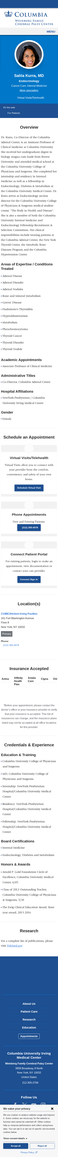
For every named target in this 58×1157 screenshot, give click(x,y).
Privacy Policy (28, 1152)
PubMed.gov (16, 945)
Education (29, 1027)
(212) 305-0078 (30, 527)
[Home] (29, 18)
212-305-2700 (30, 1082)
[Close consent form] (52, 1108)
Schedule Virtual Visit (29, 487)
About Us (29, 1003)
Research (29, 1019)
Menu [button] (51, 31)
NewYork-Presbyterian (29, 975)
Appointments (29, 1036)
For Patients (14, 113)
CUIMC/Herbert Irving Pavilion (19, 613)
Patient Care (29, 1011)
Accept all (16, 1146)
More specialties (29, 90)
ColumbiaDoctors (29, 985)
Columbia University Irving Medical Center (29, 4)
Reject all (42, 1146)
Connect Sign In (29, 579)
